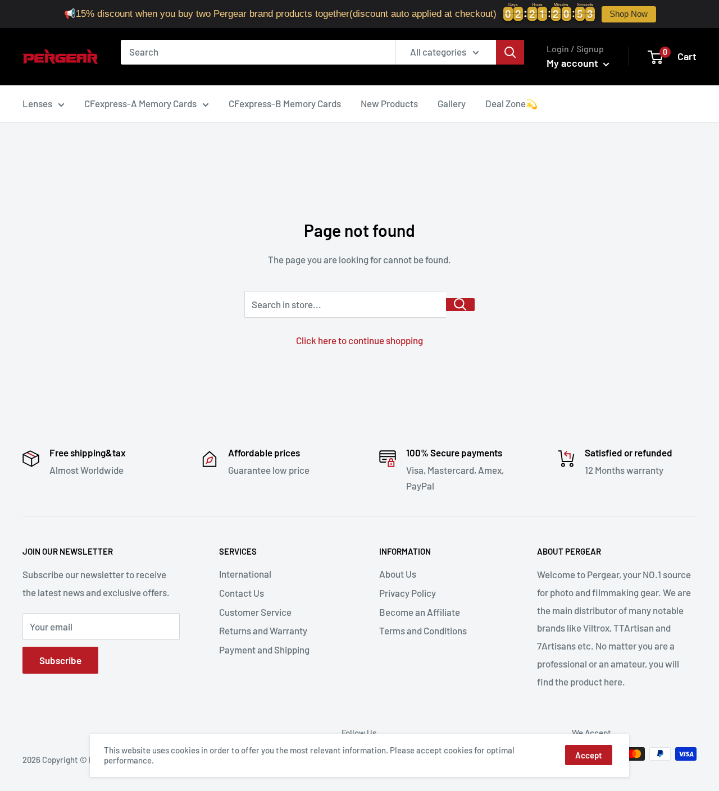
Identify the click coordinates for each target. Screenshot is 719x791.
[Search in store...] (460, 304)
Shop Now (628, 14)
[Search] (510, 52)
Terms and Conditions (423, 630)
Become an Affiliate (419, 612)
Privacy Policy (407, 592)
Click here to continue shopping (359, 340)
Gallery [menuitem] (452, 103)
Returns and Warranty (263, 630)
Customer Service (255, 612)
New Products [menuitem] (389, 103)
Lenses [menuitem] (37, 103)
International (245, 573)
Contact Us (241, 592)
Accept (588, 755)
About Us (397, 573)
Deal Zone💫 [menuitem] (511, 103)
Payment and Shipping (264, 649)
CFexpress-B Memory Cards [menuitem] (285, 103)
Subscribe (60, 660)
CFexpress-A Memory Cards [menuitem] (140, 103)
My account (573, 63)
